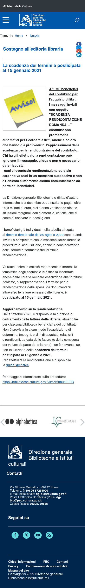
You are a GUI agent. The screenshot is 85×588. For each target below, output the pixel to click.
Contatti (62, 561)
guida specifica (17, 365)
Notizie (34, 35)
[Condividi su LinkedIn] (79, 55)
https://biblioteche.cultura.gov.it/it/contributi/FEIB (38, 381)
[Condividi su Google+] (79, 51)
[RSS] (49, 536)
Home (19, 35)
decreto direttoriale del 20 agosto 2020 (34, 234)
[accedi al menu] (5, 20)
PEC (46, 561)
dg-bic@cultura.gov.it (51, 494)
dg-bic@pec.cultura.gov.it (35, 498)
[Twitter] (26, 536)
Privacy (13, 566)
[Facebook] (15, 536)
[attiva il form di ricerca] (77, 19)
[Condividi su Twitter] (78, 48)
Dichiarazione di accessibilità (46, 566)
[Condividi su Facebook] (79, 44)
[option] (21, 422)
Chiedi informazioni (22, 561)
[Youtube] (38, 536)
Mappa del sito (18, 570)
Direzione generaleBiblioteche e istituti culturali (39, 20)
